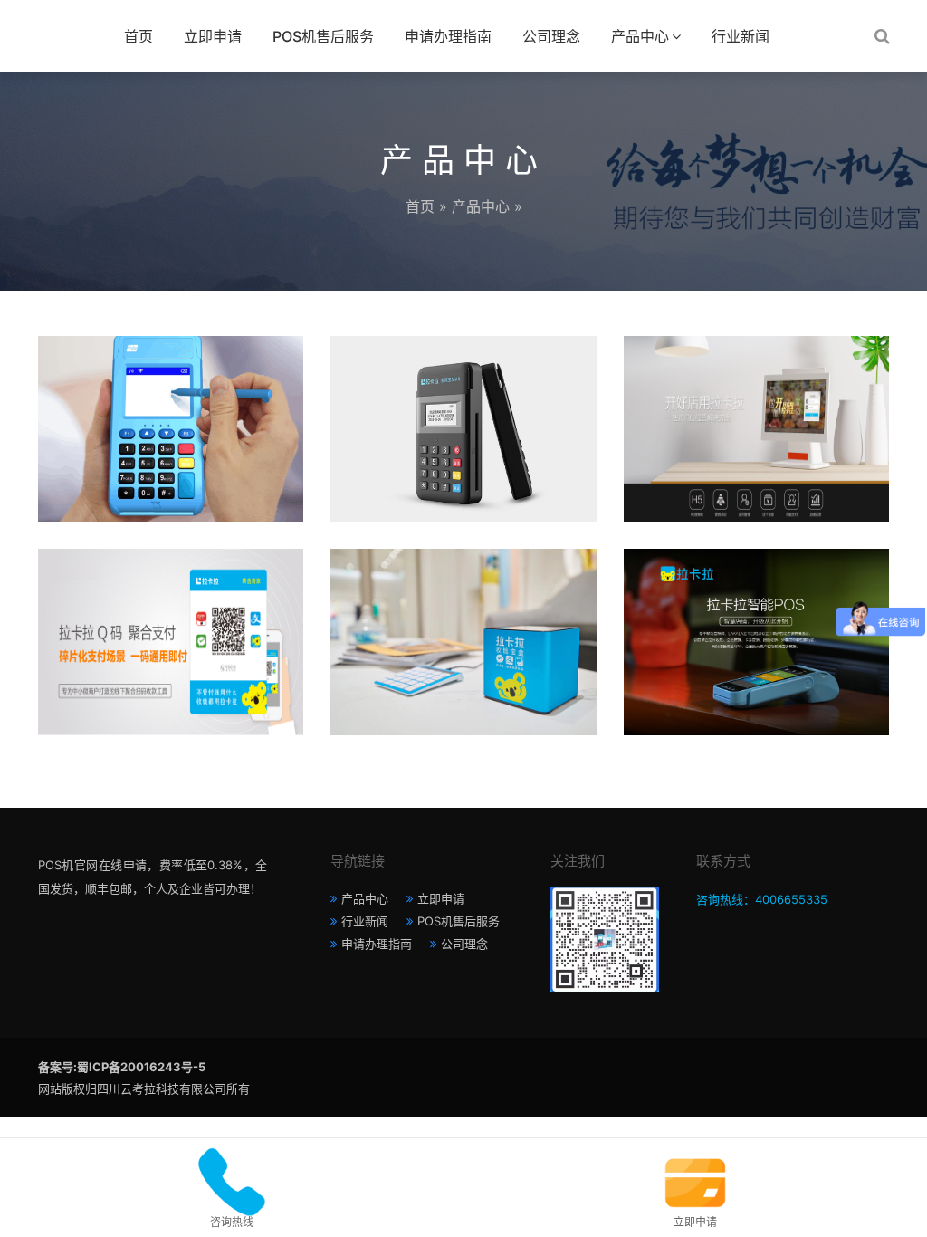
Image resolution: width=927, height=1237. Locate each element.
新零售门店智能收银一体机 (756, 382)
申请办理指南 (448, 36)
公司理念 (551, 36)
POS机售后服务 (323, 36)
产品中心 (640, 36)
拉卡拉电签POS (171, 382)
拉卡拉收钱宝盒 (463, 596)
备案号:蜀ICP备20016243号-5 (121, 1067)
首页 (138, 36)
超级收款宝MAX (463, 382)
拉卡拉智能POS (756, 596)
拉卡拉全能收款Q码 (171, 596)
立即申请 (213, 36)
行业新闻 (740, 36)
